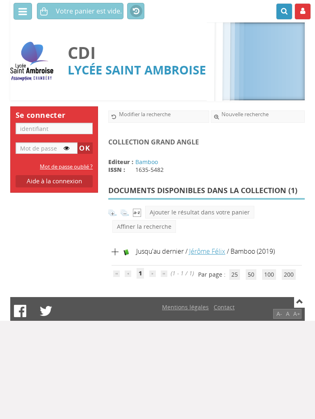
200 (289, 274)
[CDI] (34, 61)
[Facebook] (20, 311)
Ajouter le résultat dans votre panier (200, 212)
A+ (296, 314)
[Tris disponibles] (137, 212)
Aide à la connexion (54, 181)
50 (251, 274)
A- (279, 314)
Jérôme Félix (207, 251)
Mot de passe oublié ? (66, 166)
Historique (136, 11)
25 (234, 274)
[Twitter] (46, 311)
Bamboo (146, 162)
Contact (224, 307)
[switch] (66, 148)
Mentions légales (185, 307)
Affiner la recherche (144, 226)
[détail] (115, 252)
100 (269, 274)
